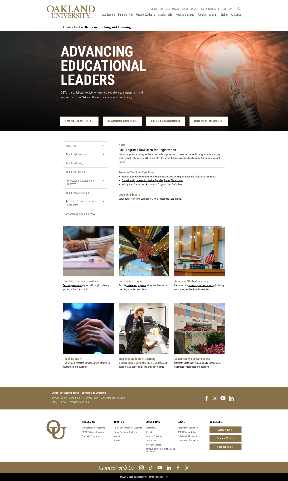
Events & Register (79, 121)
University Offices (153, 444)
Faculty (202, 14)
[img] (206, 397)
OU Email (194, 9)
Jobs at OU (151, 440)
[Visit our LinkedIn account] (169, 467)
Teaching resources (72, 285)
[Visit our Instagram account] (141, 467)
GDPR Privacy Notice (187, 432)
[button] (103, 146)
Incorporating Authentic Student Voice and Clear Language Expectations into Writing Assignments (169, 176)
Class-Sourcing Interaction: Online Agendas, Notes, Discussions (152, 180)
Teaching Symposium (77, 192)
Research (222, 9)
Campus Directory (154, 436)
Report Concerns (208, 9)
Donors (117, 440)
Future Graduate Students (125, 432)
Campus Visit (224, 438)
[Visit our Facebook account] (178, 467)
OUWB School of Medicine (94, 432)
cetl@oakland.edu (79, 402)
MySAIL (185, 9)
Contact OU (151, 427)
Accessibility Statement (188, 427)
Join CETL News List (208, 121)
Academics (108, 14)
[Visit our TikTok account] (150, 467)
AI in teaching (77, 363)
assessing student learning (201, 285)
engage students (156, 366)
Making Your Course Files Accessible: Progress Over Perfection (152, 184)
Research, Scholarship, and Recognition (80, 203)
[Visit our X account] (187, 467)
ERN (230, 9)
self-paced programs (136, 285)
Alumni (213, 14)
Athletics (236, 14)
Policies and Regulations (189, 436)
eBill (161, 9)
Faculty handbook (165, 121)
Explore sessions (186, 154)
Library (154, 9)
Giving (224, 14)
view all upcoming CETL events (166, 198)
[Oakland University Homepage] (71, 11)
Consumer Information (188, 440)
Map (168, 9)
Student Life (165, 14)
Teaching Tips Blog (122, 121)
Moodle (175, 9)
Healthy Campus (185, 14)
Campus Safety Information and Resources (160, 450)
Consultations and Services (80, 213)
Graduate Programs (91, 436)
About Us (71, 145)
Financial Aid (125, 14)
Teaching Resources (77, 154)
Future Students (145, 14)
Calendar (150, 432)
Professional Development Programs (80, 182)
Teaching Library (75, 163)
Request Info (224, 446)
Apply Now (224, 429)
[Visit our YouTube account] (160, 467)
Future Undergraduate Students (128, 427)
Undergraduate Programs (93, 427)
